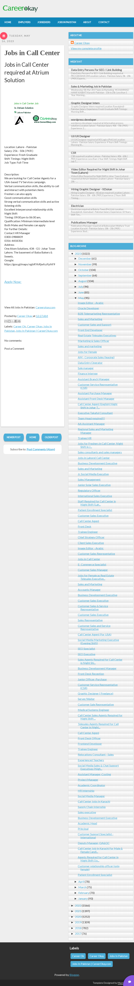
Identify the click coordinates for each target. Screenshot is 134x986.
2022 (78, 905)
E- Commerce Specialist (92, 564)
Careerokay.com (45, 307)
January (83, 898)
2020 (78, 916)
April (81, 881)
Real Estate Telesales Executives (97, 335)
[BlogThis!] (9, 321)
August (82, 281)
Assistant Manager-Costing (94, 774)
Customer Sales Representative (96, 553)
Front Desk (84, 526)
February (83, 892)
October (83, 269)
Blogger (74, 974)
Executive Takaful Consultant (95, 413)
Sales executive (87, 812)
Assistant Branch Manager (94, 379)
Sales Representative (90, 620)
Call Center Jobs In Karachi (94, 801)
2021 (78, 911)
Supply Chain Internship (92, 806)
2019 (78, 922)
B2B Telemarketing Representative (99, 313)
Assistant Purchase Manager (95, 393)
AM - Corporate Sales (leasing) (96, 357)
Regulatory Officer (89, 490)
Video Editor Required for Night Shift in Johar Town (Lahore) (98, 171)
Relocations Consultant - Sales (96, 754)
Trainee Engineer (88, 531)
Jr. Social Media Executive (93, 474)
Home (32, 437)
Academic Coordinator (91, 785)
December (84, 258)
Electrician (77, 205)
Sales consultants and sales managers (100, 452)
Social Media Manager (91, 796)
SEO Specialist (86, 648)
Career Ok (19, 326)
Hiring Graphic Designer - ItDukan (91, 189)
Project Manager (88, 779)
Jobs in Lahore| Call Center (94, 457)
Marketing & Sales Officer (93, 340)
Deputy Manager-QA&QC (94, 843)
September (85, 275)
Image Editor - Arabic (91, 302)
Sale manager (86, 368)
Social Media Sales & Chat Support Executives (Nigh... (98, 767)
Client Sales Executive (91, 542)
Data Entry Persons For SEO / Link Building (96, 69)
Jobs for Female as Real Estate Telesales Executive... (96, 577)
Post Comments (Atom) (41, 449)
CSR (73, 152)
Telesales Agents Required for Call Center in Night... (98, 725)
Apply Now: (12, 282)
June (81, 292)
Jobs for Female (87, 351)
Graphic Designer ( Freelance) (95, 693)
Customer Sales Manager (93, 569)
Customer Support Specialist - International (95, 835)
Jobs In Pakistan (119, 956)
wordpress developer (83, 119)
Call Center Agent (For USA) (94, 634)
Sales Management (89, 479)
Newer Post (14, 437)
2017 (78, 933)
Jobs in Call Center (32, 53)
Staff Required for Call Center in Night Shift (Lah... (97, 503)
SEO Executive (86, 654)
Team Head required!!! (91, 418)
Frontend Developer (90, 743)
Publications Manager (84, 222)
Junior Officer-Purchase (92, 679)
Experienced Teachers (91, 760)
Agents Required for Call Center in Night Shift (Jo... (98, 858)
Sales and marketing (90, 346)
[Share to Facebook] (16, 321)
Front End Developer (90, 330)
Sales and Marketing (90, 319)
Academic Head (87, 823)
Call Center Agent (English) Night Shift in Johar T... (97, 405)
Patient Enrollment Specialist (95, 510)
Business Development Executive (97, 463)
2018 (78, 928)
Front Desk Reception (91, 673)
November (84, 264)
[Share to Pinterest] (19, 321)
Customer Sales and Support (94, 324)
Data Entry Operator (90, 362)
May (81, 298)
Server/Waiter (86, 698)
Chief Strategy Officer (91, 537)
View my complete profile (86, 48)
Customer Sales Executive (93, 515)
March (82, 887)
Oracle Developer (88, 308)
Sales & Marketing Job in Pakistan (91, 86)
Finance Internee (88, 373)
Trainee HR (84, 438)
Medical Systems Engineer (93, 709)
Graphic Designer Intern (85, 103)
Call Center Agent (88, 521)
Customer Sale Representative (96, 704)
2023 (78, 253)
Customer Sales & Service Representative (93, 607)
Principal (83, 828)
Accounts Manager (89, 589)
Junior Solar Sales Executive (94, 484)
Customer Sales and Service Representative (94, 627)
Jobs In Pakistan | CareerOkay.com (37, 330)
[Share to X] (12, 321)
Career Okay (34, 326)
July (80, 286)
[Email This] (6, 321)
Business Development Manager (97, 668)
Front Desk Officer (89, 738)
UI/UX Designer (80, 136)
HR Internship (86, 790)
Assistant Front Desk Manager (96, 398)
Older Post (51, 437)
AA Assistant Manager (91, 423)
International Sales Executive (95, 495)
